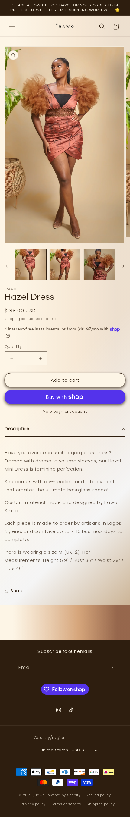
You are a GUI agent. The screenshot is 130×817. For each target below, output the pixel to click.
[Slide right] (123, 266)
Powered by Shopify (63, 794)
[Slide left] (6, 266)
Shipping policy (101, 804)
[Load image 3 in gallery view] (99, 264)
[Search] (102, 26)
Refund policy (98, 795)
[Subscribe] (111, 668)
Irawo (40, 794)
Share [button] (17, 591)
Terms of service (66, 804)
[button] (12, 26)
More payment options (65, 411)
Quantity (13, 346)
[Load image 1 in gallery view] (30, 264)
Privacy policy (33, 804)
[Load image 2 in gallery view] (65, 264)
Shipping (12, 319)
